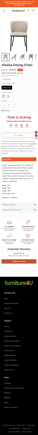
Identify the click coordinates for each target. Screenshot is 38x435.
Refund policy (21, 425)
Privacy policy (31, 425)
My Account (8, 331)
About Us (7, 308)
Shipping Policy (9, 355)
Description (7, 159)
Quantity (4, 101)
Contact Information (11, 365)
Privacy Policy (9, 350)
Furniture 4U (11, 425)
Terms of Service (10, 360)
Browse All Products (11, 303)
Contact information (14, 431)
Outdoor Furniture (10, 407)
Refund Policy (9, 370)
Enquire (7, 110)
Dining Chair (7, 87)
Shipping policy (26, 428)
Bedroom (7, 393)
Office (6, 402)
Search (6, 326)
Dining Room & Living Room (14, 388)
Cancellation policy (14, 428)
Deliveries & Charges (12, 341)
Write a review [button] (19, 261)
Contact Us (8, 313)
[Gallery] (19, 39)
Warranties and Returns (12, 346)
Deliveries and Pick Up (11, 210)
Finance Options (10, 336)
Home (6, 298)
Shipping (4, 75)
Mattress (7, 397)
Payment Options (9, 205)
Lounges (7, 383)
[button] (4, 10)
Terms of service (27, 431)
